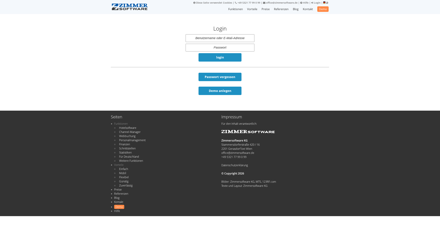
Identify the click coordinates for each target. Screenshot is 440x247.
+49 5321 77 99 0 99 (248, 2)
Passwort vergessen (220, 77)
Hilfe (305, 2)
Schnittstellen (127, 148)
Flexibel (124, 177)
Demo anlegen (220, 91)
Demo (323, 9)
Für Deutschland (129, 156)
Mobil (122, 173)
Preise (266, 9)
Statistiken (125, 152)
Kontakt (308, 9)
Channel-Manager (130, 132)
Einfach (123, 169)
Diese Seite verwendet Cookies (213, 2)
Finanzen (124, 144)
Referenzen (281, 9)
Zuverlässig (126, 185)
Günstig (123, 181)
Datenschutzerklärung (234, 165)
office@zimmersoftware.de (281, 2)
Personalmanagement (132, 140)
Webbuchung (127, 136)
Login (317, 2)
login (220, 57)
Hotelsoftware (127, 128)
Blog (296, 9)
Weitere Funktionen (131, 161)
